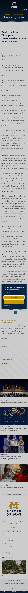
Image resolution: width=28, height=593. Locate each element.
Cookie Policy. (10, 292)
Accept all (14, 297)
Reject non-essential (14, 302)
